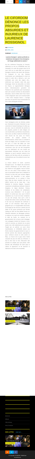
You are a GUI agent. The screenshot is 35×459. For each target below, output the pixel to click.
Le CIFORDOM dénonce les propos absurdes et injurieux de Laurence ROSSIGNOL (17, 30)
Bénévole (7, 416)
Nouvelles (14, 53)
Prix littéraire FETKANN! (12, 306)
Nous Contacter (9, 425)
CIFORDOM (9, 47)
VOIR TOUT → (19, 432)
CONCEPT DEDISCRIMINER (12, 319)
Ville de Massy (8, 422)
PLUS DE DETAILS (10, 308)
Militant (7, 419)
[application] (17, 112)
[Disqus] (17, 272)
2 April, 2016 (9, 50)
